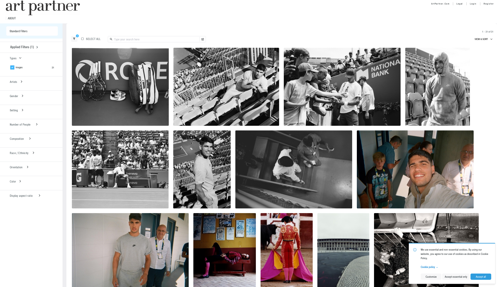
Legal (459, 3)
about (12, 18)
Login (473, 3)
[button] (74, 39)
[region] (120, 87)
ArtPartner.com (440, 3)
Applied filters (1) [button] (22, 47)
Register (489, 3)
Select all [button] (93, 39)
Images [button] (19, 67)
